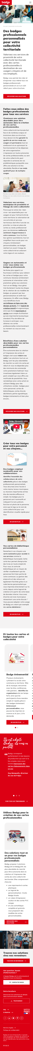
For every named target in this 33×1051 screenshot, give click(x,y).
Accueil (5, 26)
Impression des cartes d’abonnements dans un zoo (19, 766)
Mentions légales (8, 1028)
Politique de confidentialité (11, 1030)
